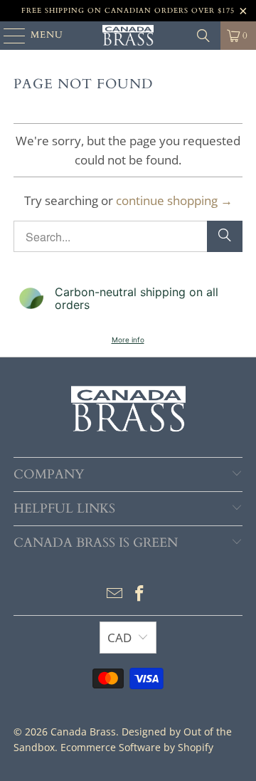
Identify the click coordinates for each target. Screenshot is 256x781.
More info (128, 339)
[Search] (203, 35)
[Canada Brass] (128, 35)
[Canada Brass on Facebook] (140, 594)
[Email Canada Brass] (114, 594)
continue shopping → (174, 200)
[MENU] (8, 35)
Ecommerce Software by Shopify (136, 747)
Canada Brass (83, 731)
